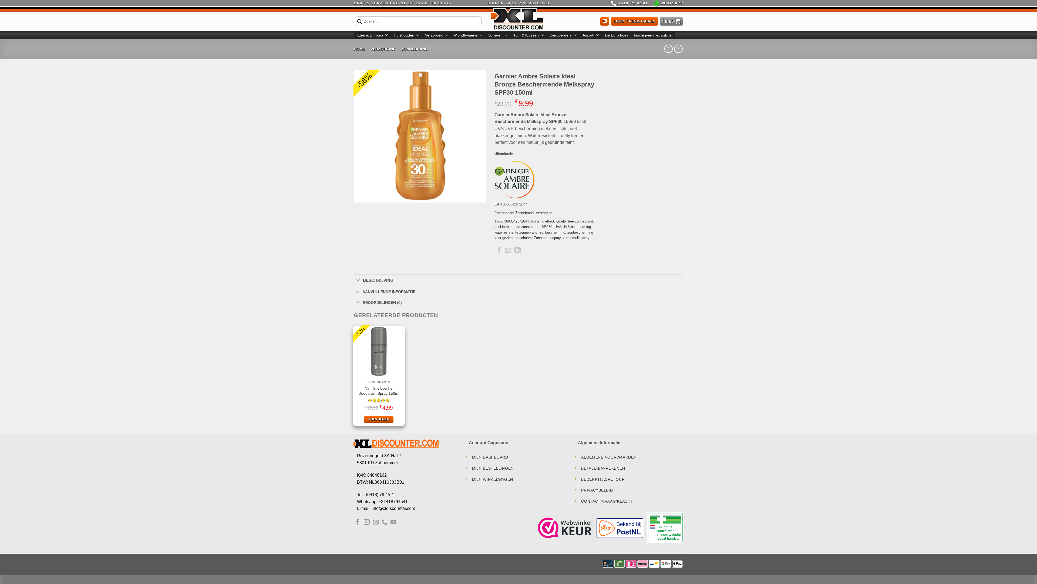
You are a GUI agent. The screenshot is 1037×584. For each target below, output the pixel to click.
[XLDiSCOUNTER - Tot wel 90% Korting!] (518, 19)
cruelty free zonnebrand (574, 221)
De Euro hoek (616, 35)
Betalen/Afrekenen (603, 468)
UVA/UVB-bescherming (572, 227)
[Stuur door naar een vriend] (508, 250)
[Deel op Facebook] (499, 250)
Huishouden (404, 35)
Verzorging (434, 35)
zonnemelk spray (576, 238)
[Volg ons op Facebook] (358, 522)
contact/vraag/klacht (607, 501)
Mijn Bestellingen (493, 468)
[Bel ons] (385, 522)
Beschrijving (378, 280)
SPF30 (546, 227)
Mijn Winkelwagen (492, 479)
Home (359, 49)
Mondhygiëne (465, 35)
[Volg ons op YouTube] (393, 522)
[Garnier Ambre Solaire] (514, 180)
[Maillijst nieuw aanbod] (604, 21)
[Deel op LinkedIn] (517, 250)
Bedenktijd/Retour (603, 479)
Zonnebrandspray (547, 238)
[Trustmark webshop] (565, 527)
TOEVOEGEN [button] (378, 419)
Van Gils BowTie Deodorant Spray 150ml (378, 391)
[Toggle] (357, 281)
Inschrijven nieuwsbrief (653, 35)
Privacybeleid (597, 490)
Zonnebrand (414, 49)
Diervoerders (561, 35)
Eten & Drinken (370, 35)
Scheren (495, 35)
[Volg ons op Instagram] (367, 522)
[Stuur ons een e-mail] (376, 522)
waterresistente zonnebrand (515, 232)
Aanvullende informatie (388, 292)
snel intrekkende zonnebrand (516, 227)
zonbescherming (552, 232)
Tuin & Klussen (526, 35)
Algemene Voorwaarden (609, 457)
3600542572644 (516, 221)
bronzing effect (542, 221)
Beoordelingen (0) (382, 302)
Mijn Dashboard (490, 457)
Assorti (588, 35)
